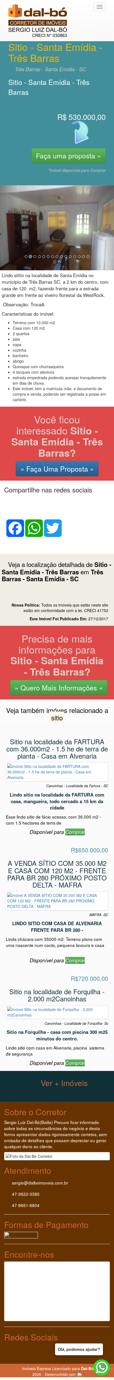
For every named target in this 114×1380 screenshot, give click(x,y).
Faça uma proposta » (68, 155)
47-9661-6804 (25, 1205)
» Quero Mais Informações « (59, 687)
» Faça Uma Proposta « (57, 468)
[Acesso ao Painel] (4, 1368)
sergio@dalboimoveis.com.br (40, 1183)
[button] (8, 227)
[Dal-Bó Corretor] (41, 7)
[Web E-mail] (16, 1368)
